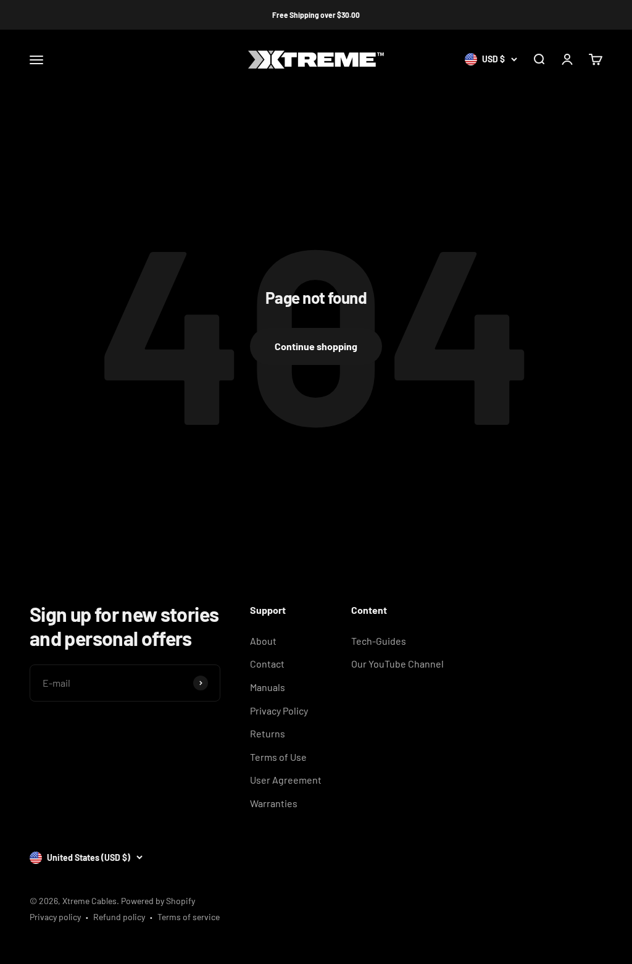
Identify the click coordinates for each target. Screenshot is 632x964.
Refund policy (119, 917)
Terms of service (188, 917)
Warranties (273, 803)
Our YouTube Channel (397, 663)
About (263, 641)
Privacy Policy (279, 710)
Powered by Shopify (158, 900)
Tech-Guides (378, 641)
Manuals (267, 687)
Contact (267, 663)
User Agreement (286, 780)
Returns (267, 733)
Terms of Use (278, 757)
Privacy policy (55, 917)
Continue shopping (316, 346)
